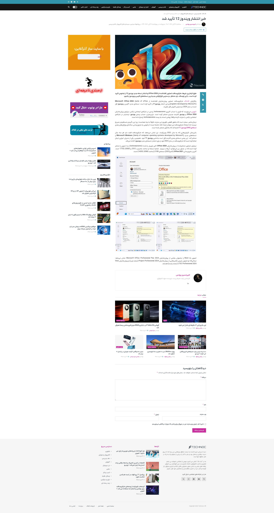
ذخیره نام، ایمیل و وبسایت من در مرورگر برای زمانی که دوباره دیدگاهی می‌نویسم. (178, 424)
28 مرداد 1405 (91, 196)
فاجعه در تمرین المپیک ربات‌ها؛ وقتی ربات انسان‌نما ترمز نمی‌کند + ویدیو (129, 464)
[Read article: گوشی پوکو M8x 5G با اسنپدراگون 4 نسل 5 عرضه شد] (103, 218)
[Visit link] (89, 52)
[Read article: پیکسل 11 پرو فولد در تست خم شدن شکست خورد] (152, 478)
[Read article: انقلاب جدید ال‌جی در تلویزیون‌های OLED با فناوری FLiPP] (103, 206)
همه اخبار (195, 2)
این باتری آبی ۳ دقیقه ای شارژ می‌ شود (192, 325)
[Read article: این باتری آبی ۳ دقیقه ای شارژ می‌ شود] (184, 312)
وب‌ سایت (203, 414)
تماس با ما (174, 2)
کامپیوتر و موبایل (174, 7)
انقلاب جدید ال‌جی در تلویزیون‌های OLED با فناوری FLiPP (84, 204)
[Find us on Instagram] (189, 479)
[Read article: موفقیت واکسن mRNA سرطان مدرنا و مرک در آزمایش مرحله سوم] (103, 230)
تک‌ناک (186, 101)
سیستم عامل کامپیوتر (187, 14)
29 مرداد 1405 (91, 184)
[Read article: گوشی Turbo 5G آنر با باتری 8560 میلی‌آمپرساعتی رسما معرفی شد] (137, 312)
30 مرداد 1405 (91, 220)
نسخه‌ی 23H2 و (190, 128)
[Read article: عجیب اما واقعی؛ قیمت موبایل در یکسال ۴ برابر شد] (129, 342)
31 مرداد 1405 (189, 328)
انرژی (165, 320)
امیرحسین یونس (191, 24)
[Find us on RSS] (183, 479)
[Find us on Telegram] (194, 479)
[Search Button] (69, 7)
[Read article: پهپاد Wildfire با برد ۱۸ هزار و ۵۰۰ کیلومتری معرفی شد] (160, 342)
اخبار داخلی (84, 7)
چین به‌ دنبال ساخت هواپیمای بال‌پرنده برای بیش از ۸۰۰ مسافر (82, 180)
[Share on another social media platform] (203, 110)
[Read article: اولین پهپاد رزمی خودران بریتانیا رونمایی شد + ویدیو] (103, 164)
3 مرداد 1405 (91, 156)
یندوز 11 (182, 128)
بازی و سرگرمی (105, 7)
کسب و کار (127, 7)
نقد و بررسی (162, 7)
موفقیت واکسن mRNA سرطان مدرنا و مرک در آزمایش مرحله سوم (83, 228)
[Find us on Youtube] (199, 479)
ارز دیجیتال (106, 466)
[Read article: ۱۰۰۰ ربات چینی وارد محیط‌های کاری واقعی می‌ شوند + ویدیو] (192, 342)
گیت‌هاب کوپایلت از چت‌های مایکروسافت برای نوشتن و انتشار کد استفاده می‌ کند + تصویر (130, 488)
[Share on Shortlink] (203, 94)
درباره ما (180, 2)
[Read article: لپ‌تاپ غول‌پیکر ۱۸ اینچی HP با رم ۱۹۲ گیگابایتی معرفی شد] (103, 194)
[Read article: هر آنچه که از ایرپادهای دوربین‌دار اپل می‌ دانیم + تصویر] (152, 454)
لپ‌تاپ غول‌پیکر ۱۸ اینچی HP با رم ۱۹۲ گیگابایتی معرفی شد (83, 192)
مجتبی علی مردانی (134, 356)
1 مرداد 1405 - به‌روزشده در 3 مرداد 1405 (85, 166)
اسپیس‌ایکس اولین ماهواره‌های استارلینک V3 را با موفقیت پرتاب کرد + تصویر (83, 150)
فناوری (184, 7)
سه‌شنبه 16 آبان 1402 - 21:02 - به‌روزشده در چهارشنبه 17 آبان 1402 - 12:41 (161, 24)
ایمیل (156, 414)
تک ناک (204, 14)
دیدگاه (203, 377)
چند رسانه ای (94, 7)
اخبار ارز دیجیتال (144, 7)
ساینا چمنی (152, 330)
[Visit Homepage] (198, 7)
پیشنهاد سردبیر (135, 24)
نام (204, 405)
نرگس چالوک (199, 328)
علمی (134, 7)
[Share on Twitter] (203, 105)
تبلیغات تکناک (188, 2)
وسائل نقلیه (117, 7)
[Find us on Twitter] (204, 479)
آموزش (153, 7)
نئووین (193, 112)
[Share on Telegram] (203, 99)
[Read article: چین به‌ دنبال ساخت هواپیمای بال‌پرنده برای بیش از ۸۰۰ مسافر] (103, 182)
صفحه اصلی (202, 2)
